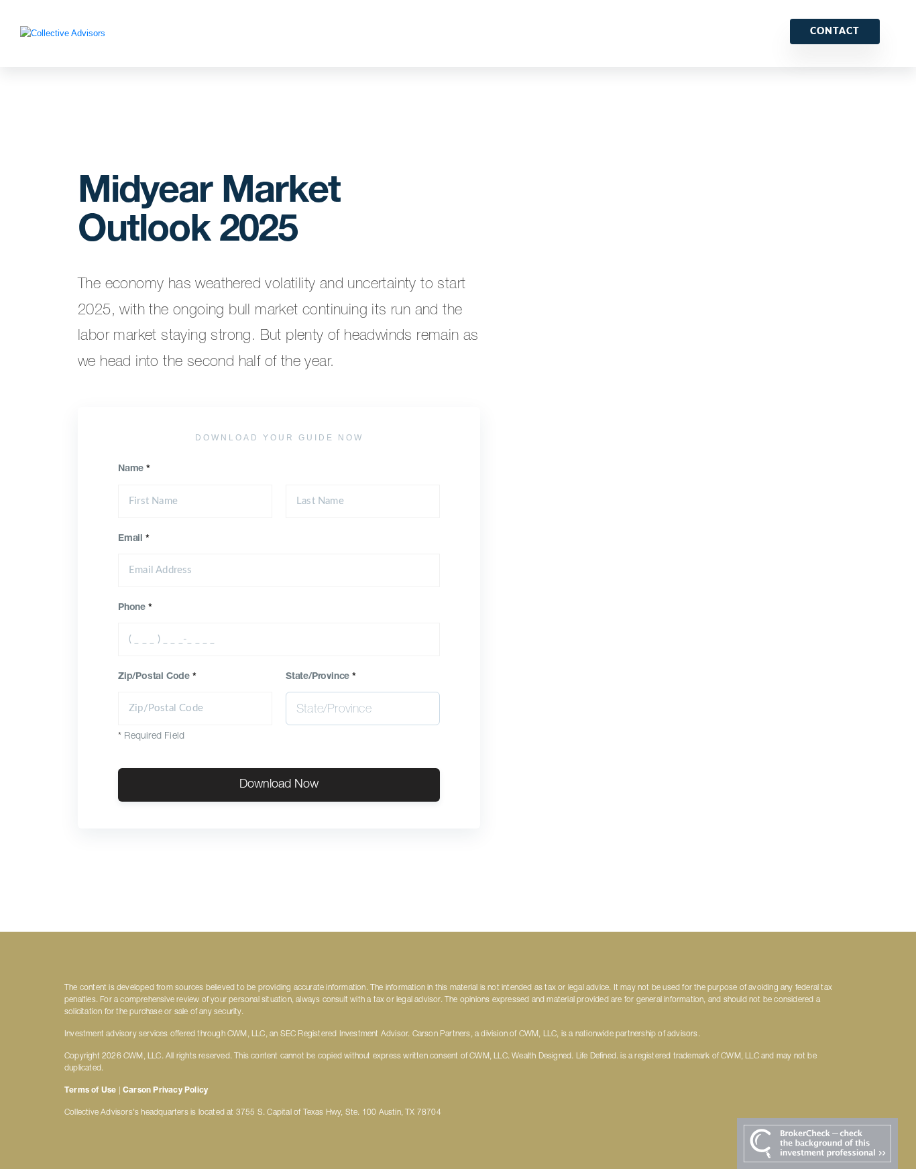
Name (134, 469)
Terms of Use (90, 1091)
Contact (835, 31)
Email (134, 539)
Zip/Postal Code (157, 677)
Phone (135, 608)
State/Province (321, 677)
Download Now (279, 785)
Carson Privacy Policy (165, 1091)
